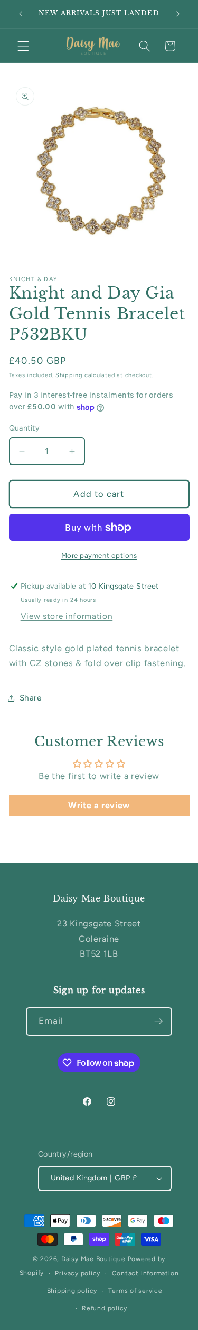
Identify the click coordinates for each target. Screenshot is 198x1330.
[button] (23, 46)
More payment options (99, 555)
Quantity (24, 428)
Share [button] (31, 698)
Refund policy (104, 1308)
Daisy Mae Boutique (94, 1259)
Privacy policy (77, 1273)
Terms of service (135, 1290)
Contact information (145, 1273)
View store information (67, 616)
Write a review (99, 805)
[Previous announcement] (20, 14)
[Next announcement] (178, 14)
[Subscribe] (158, 1021)
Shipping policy (72, 1290)
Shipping (68, 375)
